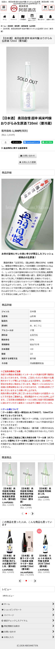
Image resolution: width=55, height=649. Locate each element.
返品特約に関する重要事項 (15, 148)
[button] (4, 8)
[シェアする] (5, 142)
